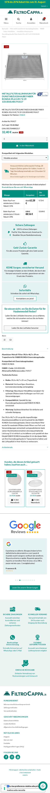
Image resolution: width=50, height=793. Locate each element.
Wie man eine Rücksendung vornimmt (17, 704)
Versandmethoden (10, 711)
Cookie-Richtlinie (10, 724)
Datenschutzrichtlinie (11, 721)
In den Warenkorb (27, 145)
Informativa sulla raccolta (14, 790)
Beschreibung (7, 349)
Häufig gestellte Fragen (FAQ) (14, 747)
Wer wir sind (8, 740)
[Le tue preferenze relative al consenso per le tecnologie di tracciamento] (4, 788)
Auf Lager (6, 125)
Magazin (6, 737)
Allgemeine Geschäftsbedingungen (16, 727)
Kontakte (7, 743)
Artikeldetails (7, 447)
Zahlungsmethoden (10, 708)
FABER (22, 115)
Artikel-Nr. (6, 121)
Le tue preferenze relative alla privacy (25, 786)
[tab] (25, 348)
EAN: (4, 128)
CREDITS (25, 775)
